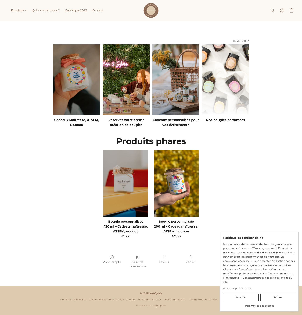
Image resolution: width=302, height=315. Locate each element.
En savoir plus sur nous (237, 288)
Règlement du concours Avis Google (112, 299)
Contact (97, 10)
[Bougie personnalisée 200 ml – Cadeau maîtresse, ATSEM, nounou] (176, 183)
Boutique (18, 10)
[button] (151, 10)
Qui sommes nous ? (46, 10)
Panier (190, 262)
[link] (259, 304)
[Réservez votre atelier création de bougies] (126, 79)
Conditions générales (73, 299)
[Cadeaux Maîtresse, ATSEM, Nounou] (76, 79)
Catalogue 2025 (76, 10)
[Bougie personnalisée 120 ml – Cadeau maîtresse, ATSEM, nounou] (125, 183)
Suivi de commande (138, 264)
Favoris (164, 262)
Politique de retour (149, 299)
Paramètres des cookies (203, 299)
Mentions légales (175, 299)
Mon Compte (111, 262)
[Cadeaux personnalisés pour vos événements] (175, 79)
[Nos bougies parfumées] (225, 79)
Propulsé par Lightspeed (151, 305)
